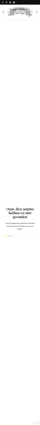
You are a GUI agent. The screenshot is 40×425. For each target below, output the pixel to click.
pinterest (10, 2)
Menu (37, 12)
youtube (14, 2)
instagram (6, 2)
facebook (3, 2)
